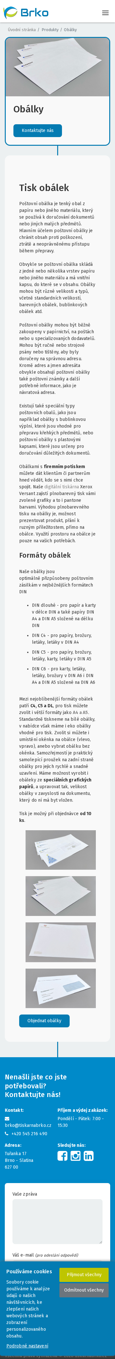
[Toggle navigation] (105, 13)
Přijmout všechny (84, 1274)
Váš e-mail (45, 1255)
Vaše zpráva (24, 1194)
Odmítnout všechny (84, 1290)
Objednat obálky (44, 1021)
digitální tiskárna (61, 487)
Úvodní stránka (22, 29)
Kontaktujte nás (38, 130)
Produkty (50, 29)
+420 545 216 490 (29, 1134)
